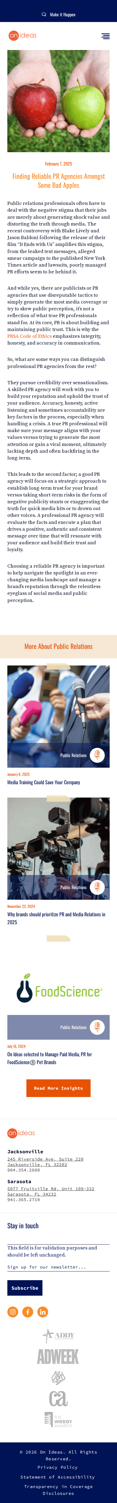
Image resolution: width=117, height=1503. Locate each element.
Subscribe (24, 1288)
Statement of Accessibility (57, 1477)
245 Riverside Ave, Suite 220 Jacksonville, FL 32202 (45, 1161)
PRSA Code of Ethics (29, 336)
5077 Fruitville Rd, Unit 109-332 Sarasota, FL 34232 (50, 1191)
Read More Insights (58, 1088)
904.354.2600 (23, 1170)
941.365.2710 (23, 1199)
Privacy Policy (58, 1467)
